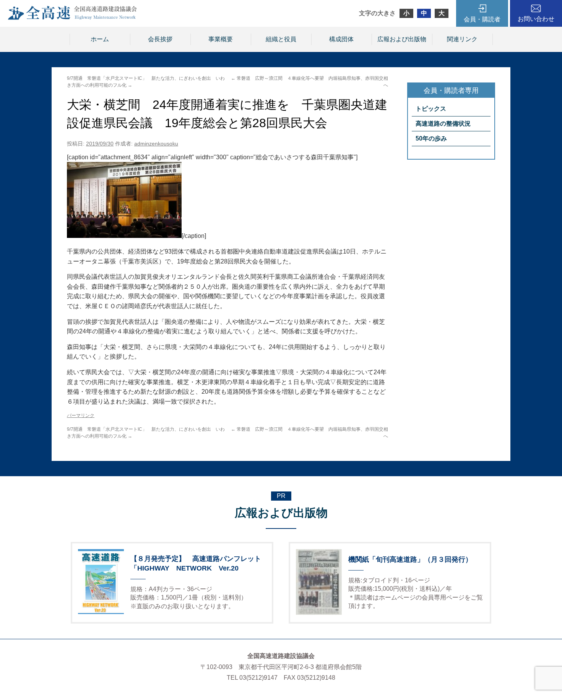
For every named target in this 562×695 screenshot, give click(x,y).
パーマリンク (80, 415)
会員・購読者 (482, 19)
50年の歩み (431, 138)
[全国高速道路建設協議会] (72, 18)
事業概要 (220, 39)
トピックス (431, 108)
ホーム (100, 39)
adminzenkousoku (156, 144)
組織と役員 (281, 39)
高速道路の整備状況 (443, 123)
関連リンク (462, 39)
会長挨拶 (160, 39)
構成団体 (341, 39)
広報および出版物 (401, 39)
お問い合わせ (536, 19)
